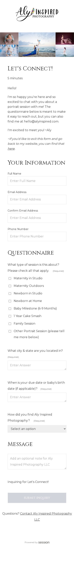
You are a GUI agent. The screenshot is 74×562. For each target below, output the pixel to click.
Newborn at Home (28, 301)
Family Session (24, 323)
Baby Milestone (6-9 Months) (35, 308)
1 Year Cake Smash (27, 316)
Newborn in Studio (28, 293)
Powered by (31, 542)
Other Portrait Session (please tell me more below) (39, 334)
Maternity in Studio (28, 278)
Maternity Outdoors (29, 286)
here (11, 148)
